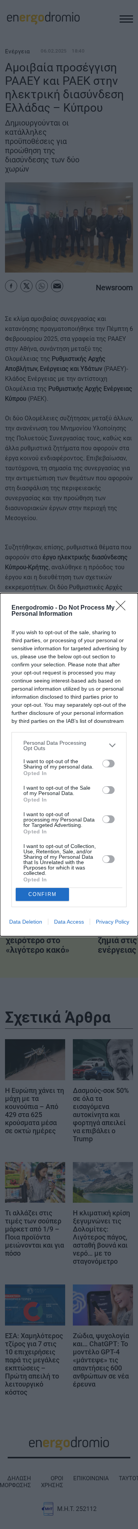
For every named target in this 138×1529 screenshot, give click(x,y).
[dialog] (69, 764)
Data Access (69, 922)
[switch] (108, 763)
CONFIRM (42, 894)
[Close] (123, 608)
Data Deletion (25, 922)
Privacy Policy (112, 922)
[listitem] (69, 745)
